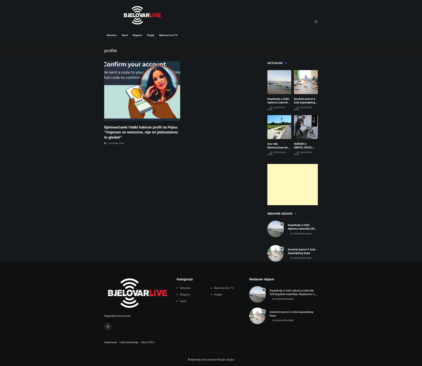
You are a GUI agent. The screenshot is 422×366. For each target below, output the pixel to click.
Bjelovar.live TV (168, 35)
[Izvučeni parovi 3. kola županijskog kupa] (306, 82)
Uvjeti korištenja (129, 342)
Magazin (137, 35)
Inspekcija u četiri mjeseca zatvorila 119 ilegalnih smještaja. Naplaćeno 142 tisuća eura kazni (294, 294)
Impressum (110, 342)
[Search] (316, 21)
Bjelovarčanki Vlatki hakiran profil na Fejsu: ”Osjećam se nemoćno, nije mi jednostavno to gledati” (141, 132)
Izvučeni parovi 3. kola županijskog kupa (305, 102)
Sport (125, 35)
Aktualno (112, 35)
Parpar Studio (225, 359)
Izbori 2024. (147, 342)
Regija (150, 35)
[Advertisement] (292, 184)
